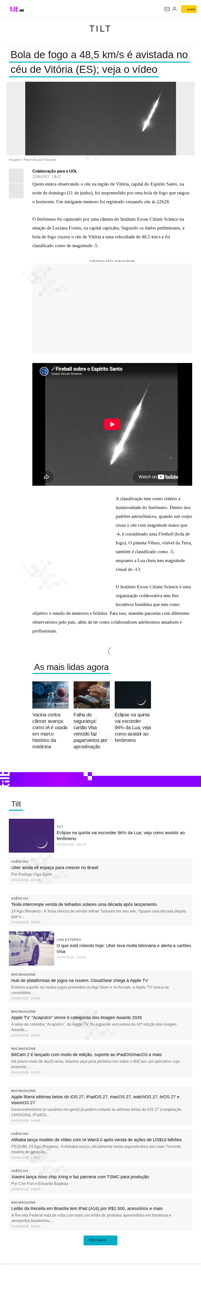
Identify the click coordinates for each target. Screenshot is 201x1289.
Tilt (100, 29)
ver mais (97, 1240)
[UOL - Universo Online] (21, 10)
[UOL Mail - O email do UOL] (167, 9)
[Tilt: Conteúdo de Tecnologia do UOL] (14, 9)
